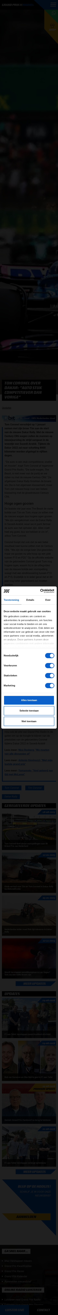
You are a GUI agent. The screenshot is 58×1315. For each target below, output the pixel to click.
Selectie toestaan (29, 710)
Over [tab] (48, 600)
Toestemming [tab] (11, 600)
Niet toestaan (29, 721)
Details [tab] (30, 600)
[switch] (49, 665)
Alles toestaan (29, 700)
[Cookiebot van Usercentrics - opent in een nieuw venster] (41, 591)
